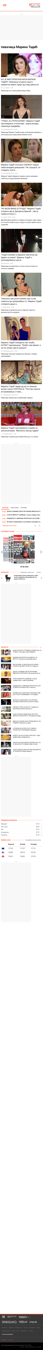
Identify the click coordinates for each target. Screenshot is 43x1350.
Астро (39, 572)
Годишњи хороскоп (27, 572)
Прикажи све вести (9, 525)
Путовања (32, 1327)
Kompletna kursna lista (33, 840)
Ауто (17, 1331)
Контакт (10, 1339)
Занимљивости (6, 1331)
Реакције (24, 507)
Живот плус (18, 1327)
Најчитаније (15, 507)
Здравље (11, 1327)
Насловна (4, 1327)
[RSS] (41, 647)
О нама (31, 1331)
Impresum (4, 1339)
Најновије (5, 507)
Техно (13, 1331)
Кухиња (25, 1327)
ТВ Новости (24, 1331)
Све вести (4, 647)
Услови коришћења (7, 1334)
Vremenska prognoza (9, 820)
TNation (39, 1347)
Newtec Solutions (29, 1347)
